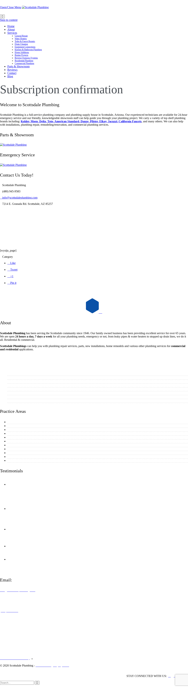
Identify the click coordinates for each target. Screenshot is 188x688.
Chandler (13, 389)
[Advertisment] (13, 144)
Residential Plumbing (20, 456)
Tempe (12, 381)
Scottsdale (14, 373)
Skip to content (8, 19)
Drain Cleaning (17, 433)
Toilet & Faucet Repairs (22, 429)
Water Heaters (16, 425)
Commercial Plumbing (21, 460)
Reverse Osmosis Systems (23, 452)
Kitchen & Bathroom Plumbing (26, 441)
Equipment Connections (22, 437)
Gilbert (12, 393)
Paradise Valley (17, 396)
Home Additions (17, 445)
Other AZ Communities (21, 400)
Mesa (11, 377)
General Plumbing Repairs (23, 421)
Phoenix (13, 385)
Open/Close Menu (10, 7)
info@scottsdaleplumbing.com (18, 197)
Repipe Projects (17, 448)
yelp (43, 484)
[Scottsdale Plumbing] (35, 7)
